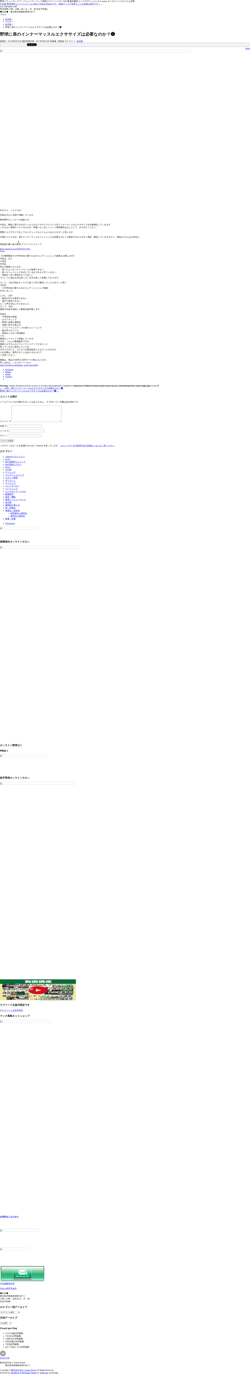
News (7, 467)
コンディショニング (14, 475)
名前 (3, 426)
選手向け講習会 (17, 516)
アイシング (10, 472)
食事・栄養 (10, 519)
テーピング (10, 483)
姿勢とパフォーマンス (15, 500)
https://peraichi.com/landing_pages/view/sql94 (19, 365)
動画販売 (9, 494)
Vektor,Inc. (44, 1373)
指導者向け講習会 (18, 513)
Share (247, 48)
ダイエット (10, 480)
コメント (5, 421)
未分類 (80, 41)
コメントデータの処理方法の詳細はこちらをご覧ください (87, 446)
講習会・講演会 (12, 510)
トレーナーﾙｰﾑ (12, 486)
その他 (8, 469)
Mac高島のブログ (13, 464)
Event (7, 459)
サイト (3, 435)
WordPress (14, 1373)
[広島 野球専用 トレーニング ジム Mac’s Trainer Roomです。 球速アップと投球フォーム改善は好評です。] (51, 4)
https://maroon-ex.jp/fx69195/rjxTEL (15, 249)
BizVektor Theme (29, 1373)
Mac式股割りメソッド (15, 462)
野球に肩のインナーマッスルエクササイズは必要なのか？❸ (29, 391)
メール (4, 431)
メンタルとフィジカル (15, 491)
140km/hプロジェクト (15, 457)
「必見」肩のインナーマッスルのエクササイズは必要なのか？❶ (31, 388)
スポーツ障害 (11, 478)
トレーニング (11, 489)
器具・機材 (10, 497)
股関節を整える (12, 505)
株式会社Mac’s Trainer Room (23, 1370)
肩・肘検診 (10, 508)
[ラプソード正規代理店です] (11, 1010)
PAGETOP (5, 1358)
